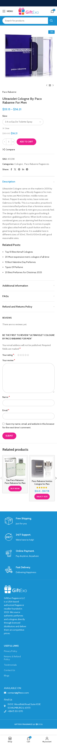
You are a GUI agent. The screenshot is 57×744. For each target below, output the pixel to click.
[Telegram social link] (27, 169)
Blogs (6, 675)
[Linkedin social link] (23, 169)
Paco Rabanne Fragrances (36, 164)
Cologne (18, 164)
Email (5, 410)
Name (6, 396)
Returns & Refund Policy (12, 658)
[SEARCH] (51, 20)
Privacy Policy (10, 651)
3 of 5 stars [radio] (23, 355)
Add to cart (26, 141)
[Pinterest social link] (19, 169)
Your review (8, 360)
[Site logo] (28, 10)
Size (4, 115)
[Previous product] (46, 85)
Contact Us (9, 670)
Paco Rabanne (9, 92)
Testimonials (10, 664)
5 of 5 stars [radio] (28, 355)
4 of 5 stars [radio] (25, 355)
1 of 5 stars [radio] (18, 355)
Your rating (8, 355)
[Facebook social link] (11, 169)
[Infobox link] (28, 521)
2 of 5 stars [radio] (21, 355)
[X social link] (15, 169)
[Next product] (53, 85)
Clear (7, 128)
